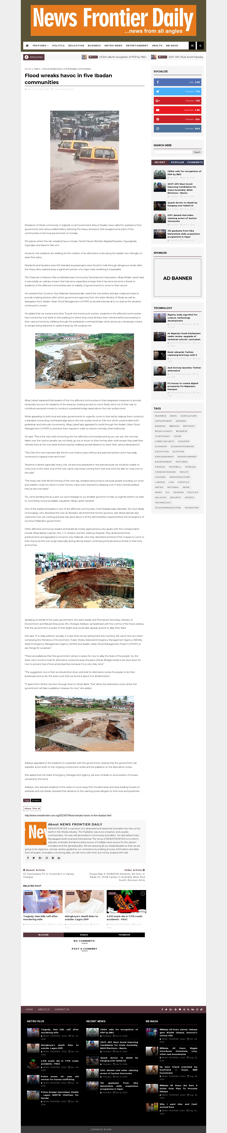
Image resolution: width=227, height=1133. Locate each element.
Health (157, 45)
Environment (163, 462)
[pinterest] (175, 1009)
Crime (177, 436)
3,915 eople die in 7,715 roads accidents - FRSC (125, 918)
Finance (160, 467)
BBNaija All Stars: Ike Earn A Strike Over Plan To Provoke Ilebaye (178, 1088)
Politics (58, 45)
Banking (160, 426)
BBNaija (175, 426)
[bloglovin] (180, 1009)
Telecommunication (168, 507)
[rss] (188, 1009)
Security (175, 497)
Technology (163, 502)
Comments (195, 162)
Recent (160, 162)
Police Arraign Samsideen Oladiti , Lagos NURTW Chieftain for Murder (60, 1095)
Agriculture (189, 416)
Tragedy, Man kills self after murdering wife (40, 918)
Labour (160, 482)
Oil (168, 492)
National (173, 487)
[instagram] (197, 1009)
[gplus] (171, 1009)
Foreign (190, 467)
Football (175, 467)
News (60, 57)
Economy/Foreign (182, 446)
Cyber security (164, 441)
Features (39, 45)
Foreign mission (165, 472)
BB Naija (172, 45)
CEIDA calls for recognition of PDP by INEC (89, 57)
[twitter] (166, 1009)
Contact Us (62, 1009)
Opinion (179, 492)
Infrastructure (180, 477)
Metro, (71, 89)
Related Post (32, 885)
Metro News (113, 45)
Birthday (189, 426)
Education (76, 45)
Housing (160, 477)
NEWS (158, 492)
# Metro (36, 800)
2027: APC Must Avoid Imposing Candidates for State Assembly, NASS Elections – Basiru (119, 1045)
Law (171, 482)
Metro (37, 69)
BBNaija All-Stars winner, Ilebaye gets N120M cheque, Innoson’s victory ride (178, 1032)
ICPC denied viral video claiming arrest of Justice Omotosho (182, 218)
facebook (124, 935)
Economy (161, 446)
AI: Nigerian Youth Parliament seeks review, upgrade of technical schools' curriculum (184, 336)
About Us (44, 1009)
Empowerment (164, 456)
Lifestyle (183, 482)
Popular (177, 162)
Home (28, 69)
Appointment (163, 421)
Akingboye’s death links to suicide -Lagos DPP (81, 918)
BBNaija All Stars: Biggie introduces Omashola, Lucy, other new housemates (178, 1051)
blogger (43, 935)
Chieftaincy (162, 436)
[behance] (193, 1009)
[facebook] (162, 1009)
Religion (160, 497)
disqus (84, 935)
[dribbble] (184, 1009)
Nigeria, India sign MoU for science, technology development (183, 317)
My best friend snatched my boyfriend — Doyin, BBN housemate (178, 1070)
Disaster (183, 441)
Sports (189, 497)
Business (94, 45)
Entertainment (137, 45)
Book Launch (163, 431)
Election (178, 451)
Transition (192, 507)
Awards (181, 421)
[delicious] (201, 1009)
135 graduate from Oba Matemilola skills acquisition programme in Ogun (184, 234)
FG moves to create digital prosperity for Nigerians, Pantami (183, 386)
